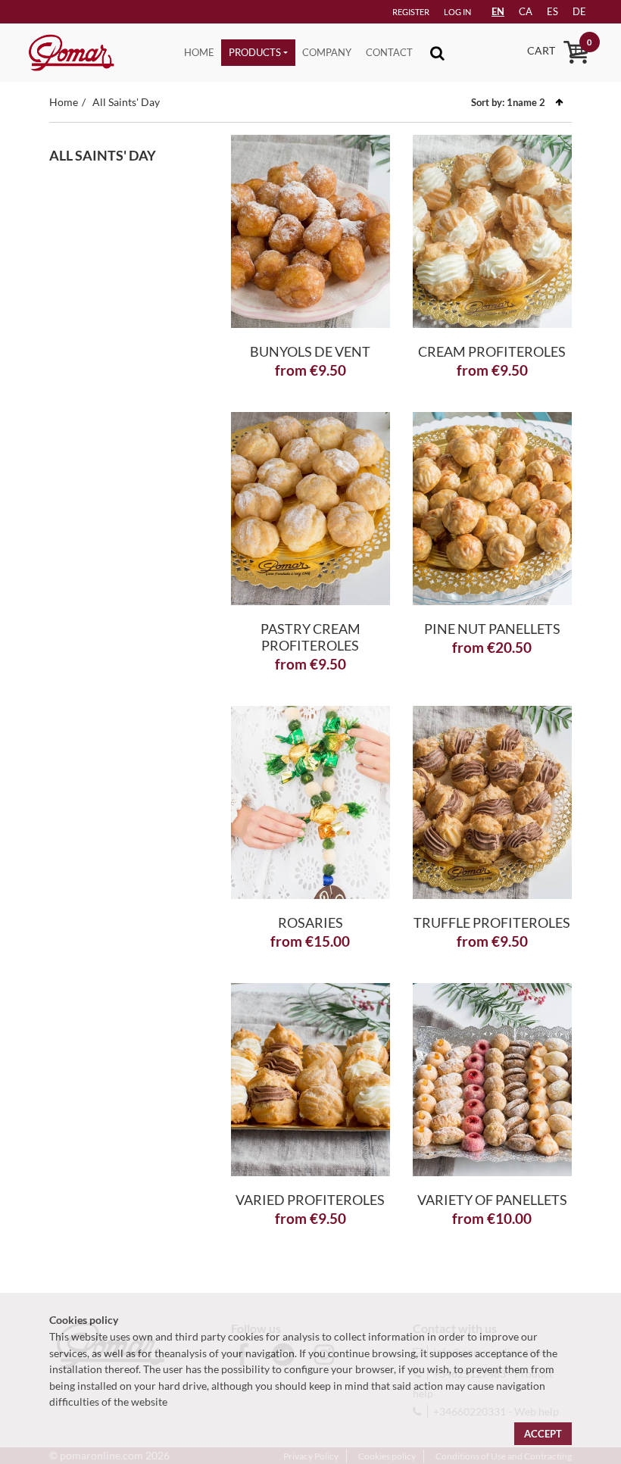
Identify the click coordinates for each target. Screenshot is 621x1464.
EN (497, 11)
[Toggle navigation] (437, 52)
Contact (389, 52)
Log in (457, 12)
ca (525, 11)
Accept (543, 1434)
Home (199, 52)
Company (326, 52)
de (579, 11)
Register (410, 12)
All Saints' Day (126, 101)
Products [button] (255, 52)
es (552, 11)
